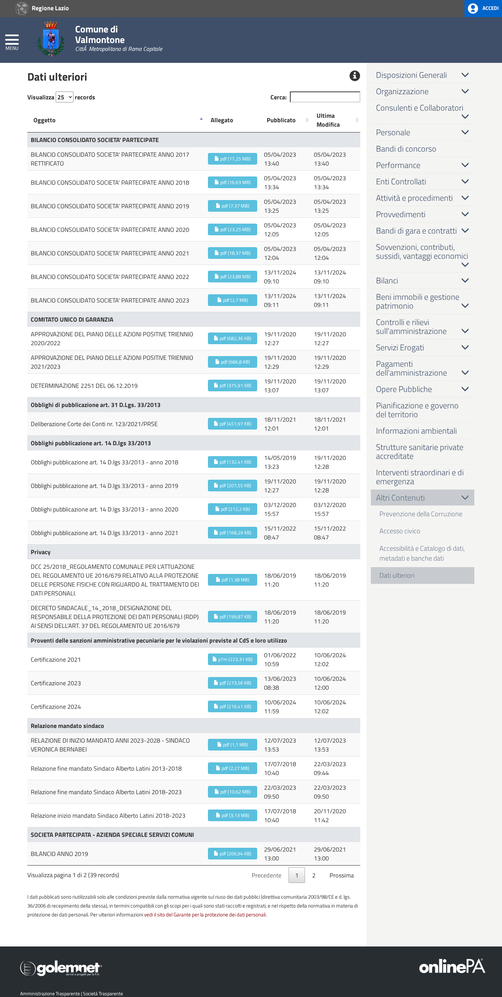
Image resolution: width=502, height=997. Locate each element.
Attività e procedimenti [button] (414, 198)
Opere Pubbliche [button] (404, 389)
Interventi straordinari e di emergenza (420, 476)
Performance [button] (398, 165)
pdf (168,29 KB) (235, 532)
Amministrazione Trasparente (50, 993)
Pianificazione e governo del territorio (417, 409)
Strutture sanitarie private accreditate (419, 451)
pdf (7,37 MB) (235, 205)
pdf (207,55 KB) (235, 485)
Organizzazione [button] (402, 91)
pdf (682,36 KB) (235, 338)
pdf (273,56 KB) (235, 682)
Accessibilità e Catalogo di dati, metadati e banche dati (422, 553)
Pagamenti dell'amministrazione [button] (411, 368)
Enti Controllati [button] (401, 181)
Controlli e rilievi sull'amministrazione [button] (411, 326)
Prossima (342, 875)
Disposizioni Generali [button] (411, 75)
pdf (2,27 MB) (235, 768)
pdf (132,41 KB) (235, 461)
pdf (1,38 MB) (235, 579)
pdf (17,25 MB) (235, 158)
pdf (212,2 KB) (235, 508)
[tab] (422, 75)
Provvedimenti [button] (401, 214)
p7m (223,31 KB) (235, 659)
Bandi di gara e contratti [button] (416, 230)
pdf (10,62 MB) (235, 791)
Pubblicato (281, 120)
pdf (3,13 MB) (235, 815)
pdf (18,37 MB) (235, 252)
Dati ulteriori (397, 575)
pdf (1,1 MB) (235, 744)
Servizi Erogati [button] (400, 347)
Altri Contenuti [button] (400, 497)
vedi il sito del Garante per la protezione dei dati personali (205, 914)
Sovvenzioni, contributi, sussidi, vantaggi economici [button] (422, 251)
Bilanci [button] (387, 280)
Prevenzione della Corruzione (420, 513)
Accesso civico (399, 530)
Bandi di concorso (406, 148)
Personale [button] (393, 132)
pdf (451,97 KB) (235, 423)
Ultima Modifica (328, 120)
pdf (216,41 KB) (235, 706)
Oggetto (44, 120)
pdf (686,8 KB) (235, 361)
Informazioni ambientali (416, 430)
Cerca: (278, 97)
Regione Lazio (49, 8)
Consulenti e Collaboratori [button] (419, 107)
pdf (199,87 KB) (235, 616)
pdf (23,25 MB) (235, 229)
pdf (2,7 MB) (235, 300)
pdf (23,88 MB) (235, 276)
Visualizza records (61, 97)
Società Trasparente (103, 993)
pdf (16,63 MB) (235, 182)
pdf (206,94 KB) (235, 853)
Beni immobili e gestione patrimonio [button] (417, 301)
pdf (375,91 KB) (235, 385)
